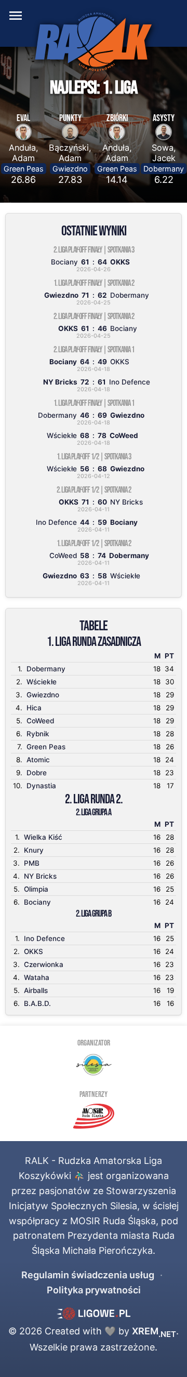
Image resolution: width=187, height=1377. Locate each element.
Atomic (38, 760)
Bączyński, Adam (70, 152)
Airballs (36, 990)
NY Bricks (40, 876)
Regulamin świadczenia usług (87, 1274)
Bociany (37, 902)
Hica (34, 708)
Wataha (36, 977)
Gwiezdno (70, 168)
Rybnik (37, 734)
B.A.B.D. (37, 1003)
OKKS (33, 951)
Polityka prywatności (94, 1290)
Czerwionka (43, 964)
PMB (31, 863)
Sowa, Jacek (164, 152)
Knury (34, 850)
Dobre (36, 773)
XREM (154, 1331)
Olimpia (36, 889)
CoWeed (40, 721)
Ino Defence (44, 938)
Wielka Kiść (43, 837)
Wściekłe (41, 682)
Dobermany (163, 168)
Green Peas (24, 168)
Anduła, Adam (23, 152)
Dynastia (41, 786)
